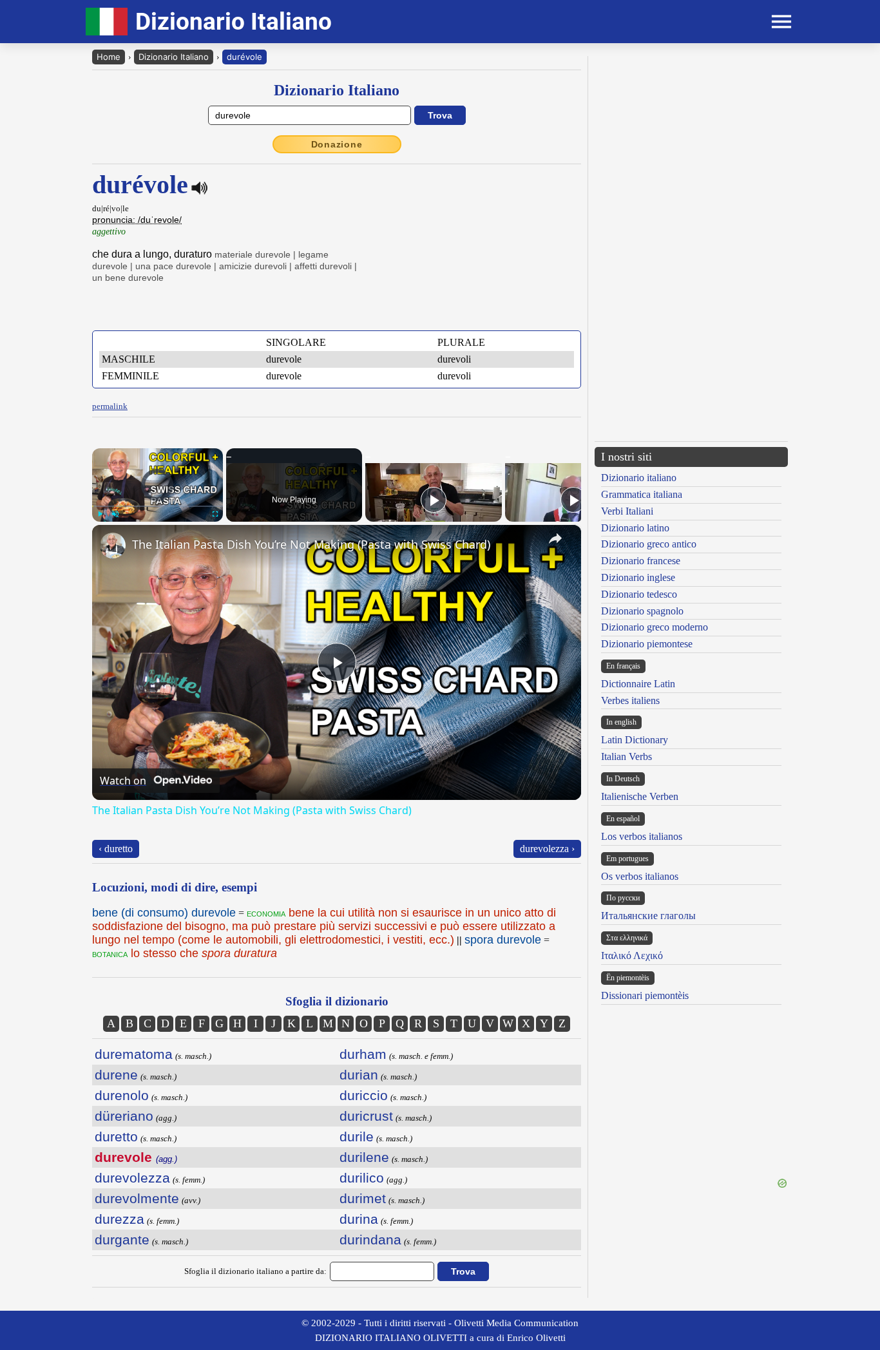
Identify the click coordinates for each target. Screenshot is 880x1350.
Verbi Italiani (627, 511)
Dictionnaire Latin (638, 683)
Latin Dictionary (634, 739)
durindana (370, 1239)
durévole (244, 57)
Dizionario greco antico (648, 543)
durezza (119, 1219)
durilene (364, 1157)
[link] (113, 545)
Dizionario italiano (638, 477)
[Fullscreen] (215, 514)
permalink (110, 406)
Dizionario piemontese (647, 643)
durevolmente (137, 1198)
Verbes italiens (630, 700)
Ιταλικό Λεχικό (632, 955)
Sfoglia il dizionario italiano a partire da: (255, 1271)
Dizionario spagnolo (642, 610)
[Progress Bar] (157, 506)
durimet (363, 1198)
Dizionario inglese (638, 577)
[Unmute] (115, 514)
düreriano (124, 1115)
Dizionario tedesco (639, 594)
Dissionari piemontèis (645, 995)
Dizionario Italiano (174, 57)
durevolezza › (547, 848)
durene (116, 1074)
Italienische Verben (639, 796)
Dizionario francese (640, 560)
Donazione (337, 144)
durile (357, 1136)
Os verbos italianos (639, 876)
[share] (555, 538)
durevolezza (132, 1177)
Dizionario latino (635, 527)
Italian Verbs (626, 756)
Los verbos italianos (641, 836)
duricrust (366, 1115)
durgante (122, 1239)
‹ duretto (116, 848)
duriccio (364, 1095)
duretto (116, 1136)
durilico (362, 1177)
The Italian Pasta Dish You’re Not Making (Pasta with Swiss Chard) (311, 544)
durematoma (134, 1054)
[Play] (100, 514)
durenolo (122, 1095)
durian (359, 1074)
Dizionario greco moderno (654, 627)
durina (359, 1219)
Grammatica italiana (641, 494)
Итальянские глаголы (648, 915)
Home (108, 57)
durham (363, 1054)
